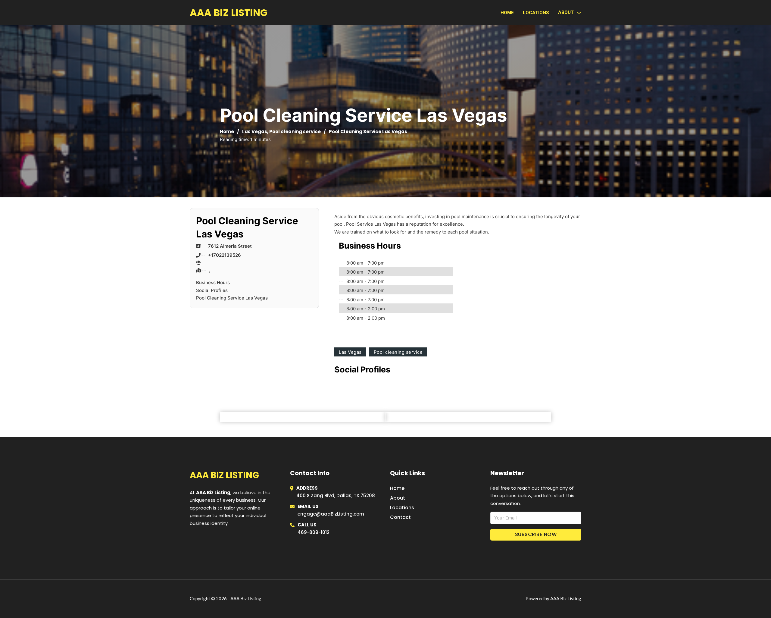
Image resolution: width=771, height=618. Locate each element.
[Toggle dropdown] (579, 13)
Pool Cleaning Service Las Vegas (232, 298)
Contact (400, 517)
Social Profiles (212, 290)
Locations (536, 12)
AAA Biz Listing (228, 12)
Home (507, 12)
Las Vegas (254, 131)
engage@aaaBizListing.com (331, 514)
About (397, 497)
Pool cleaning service (295, 131)
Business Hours (213, 282)
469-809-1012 (313, 532)
